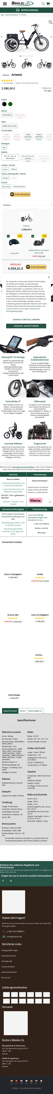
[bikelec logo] (22, 3)
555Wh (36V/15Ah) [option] (17, 135)
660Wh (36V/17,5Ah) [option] (9, 126)
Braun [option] (14, 178)
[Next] (50, 36)
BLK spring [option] (6, 187)
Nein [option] (4, 148)
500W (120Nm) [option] (20, 115)
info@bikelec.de (14, 936)
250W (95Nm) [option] (7, 115)
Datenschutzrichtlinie (34, 306)
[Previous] (2, 36)
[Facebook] (3, 881)
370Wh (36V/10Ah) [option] (6, 135)
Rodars (23, 15)
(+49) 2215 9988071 (15, 931)
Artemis (26, 226)
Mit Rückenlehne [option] (19, 187)
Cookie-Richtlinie (12, 309)
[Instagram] (11, 881)
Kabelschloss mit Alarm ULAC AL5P (39, 251)
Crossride (14, 253)
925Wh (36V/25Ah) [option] (39, 135)
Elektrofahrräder (11, 15)
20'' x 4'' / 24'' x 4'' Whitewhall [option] (10, 157)
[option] (4, 104)
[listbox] (26, 104)
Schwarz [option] (6, 178)
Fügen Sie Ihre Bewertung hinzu (27, 83)
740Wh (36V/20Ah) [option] (28, 135)
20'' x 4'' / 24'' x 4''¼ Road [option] (44, 157)
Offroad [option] (14, 169)
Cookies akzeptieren (26, 326)
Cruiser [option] (5, 169)
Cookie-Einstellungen (26, 319)
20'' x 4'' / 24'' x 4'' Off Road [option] (28, 157)
